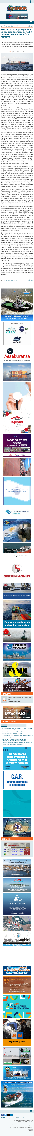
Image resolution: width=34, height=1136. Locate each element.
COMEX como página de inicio (8, 1117)
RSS (18, 1117)
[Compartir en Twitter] (7, 26)
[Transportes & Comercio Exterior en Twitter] (5, 1115)
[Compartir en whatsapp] (9, 26)
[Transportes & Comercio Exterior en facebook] (2, 1115)
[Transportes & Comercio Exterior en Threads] (8, 1115)
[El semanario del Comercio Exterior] (17, 8)
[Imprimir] (29, 26)
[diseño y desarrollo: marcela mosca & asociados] (30, 1130)
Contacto (22, 1117)
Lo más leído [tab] (11, 725)
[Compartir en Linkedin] (14, 26)
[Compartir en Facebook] (4, 26)
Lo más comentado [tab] (21, 725)
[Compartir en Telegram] (12, 26)
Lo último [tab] (4, 725)
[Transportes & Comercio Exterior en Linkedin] (11, 1115)
